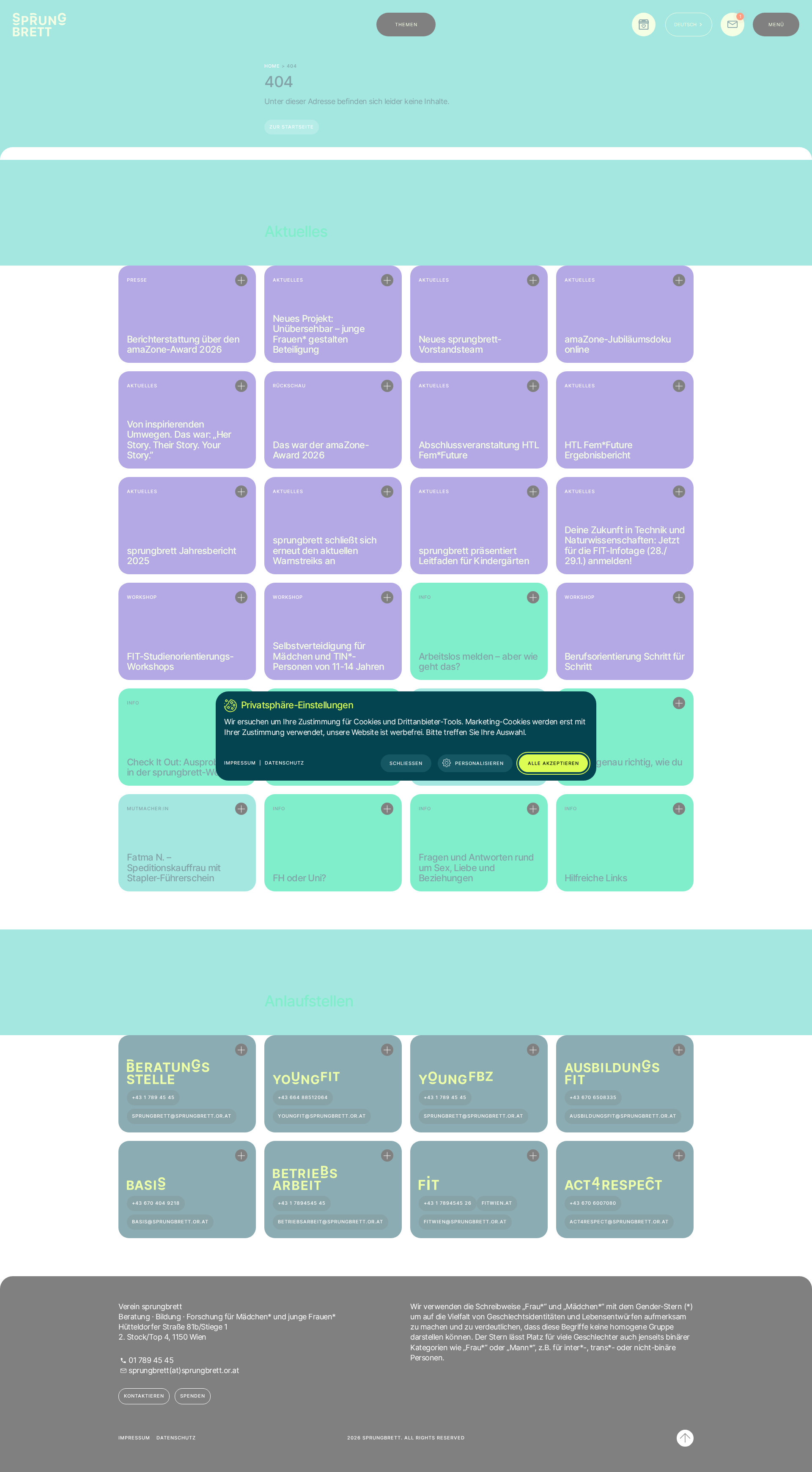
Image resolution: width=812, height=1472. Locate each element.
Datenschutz (284, 763)
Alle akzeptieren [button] (553, 763)
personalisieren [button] (479, 763)
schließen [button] (406, 763)
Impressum (240, 763)
